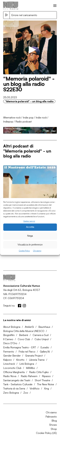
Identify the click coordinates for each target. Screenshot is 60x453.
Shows (53, 424)
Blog (54, 420)
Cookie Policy (24, 250)
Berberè (23, 335)
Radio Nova (9, 376)
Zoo (25, 392)
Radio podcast (23, 121)
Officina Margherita (14, 372)
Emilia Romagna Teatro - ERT (19, 347)
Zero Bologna (11, 392)
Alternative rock (12, 117)
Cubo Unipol (42, 339)
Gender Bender (12, 355)
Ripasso (46, 376)
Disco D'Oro (10, 343)
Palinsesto (51, 416)
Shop (54, 429)
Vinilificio (35, 388)
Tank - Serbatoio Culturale (17, 384)
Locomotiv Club (12, 368)
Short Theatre (42, 380)
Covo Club (24, 339)
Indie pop (28, 117)
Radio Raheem (29, 376)
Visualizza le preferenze (30, 244)
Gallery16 (45, 351)
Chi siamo (37, 250)
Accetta (30, 227)
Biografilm (9, 335)
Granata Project (34, 355)
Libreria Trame (37, 359)
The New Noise (45, 384)
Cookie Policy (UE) (46, 433)
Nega (30, 236)
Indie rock (41, 117)
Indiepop (8, 121)
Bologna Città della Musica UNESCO (23, 331)
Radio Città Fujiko (39, 372)
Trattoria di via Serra (14, 388)
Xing (46, 388)
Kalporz (7, 359)
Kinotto (20, 359)
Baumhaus (44, 326)
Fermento (8, 351)
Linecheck (9, 363)
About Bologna (11, 326)
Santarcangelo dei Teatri (16, 380)
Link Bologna (26, 363)
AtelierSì (29, 326)
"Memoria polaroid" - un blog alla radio (29, 101)
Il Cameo (8, 339)
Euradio (44, 347)
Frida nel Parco (27, 351)
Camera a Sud (40, 335)
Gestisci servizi (29, 221)
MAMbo (30, 368)
